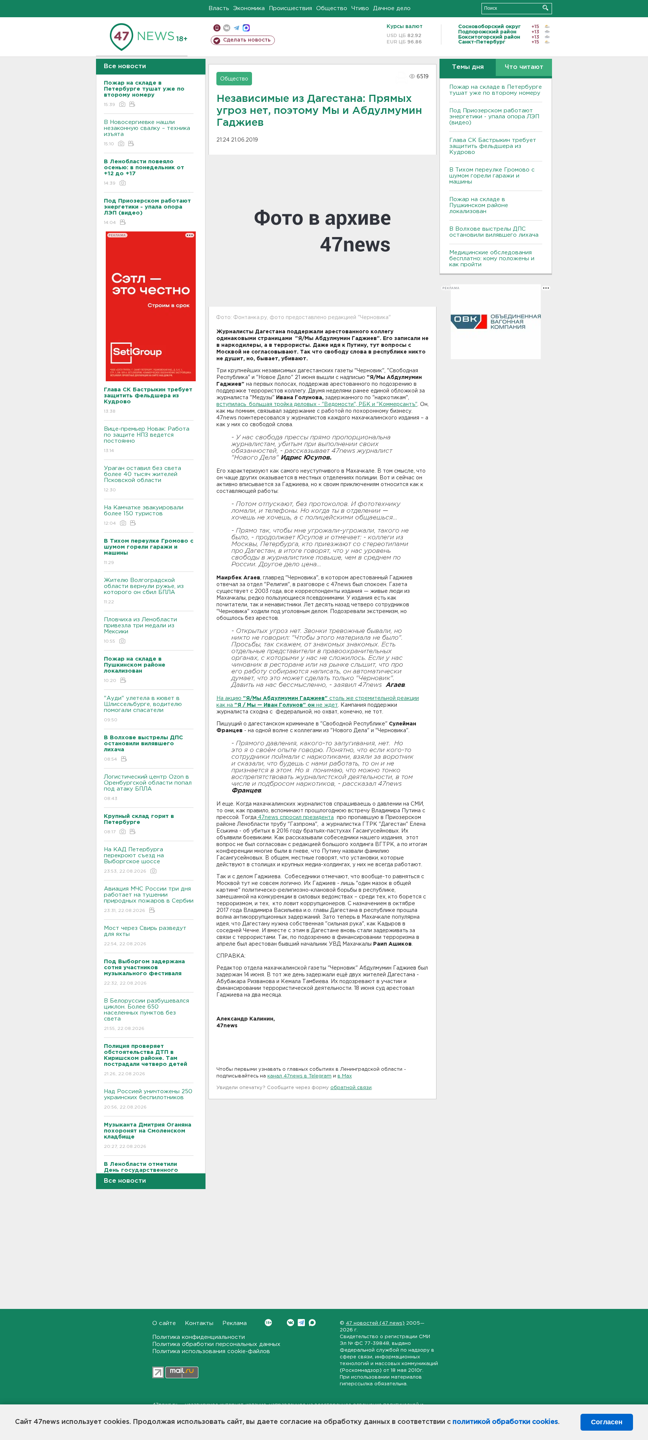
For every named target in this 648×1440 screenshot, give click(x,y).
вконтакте (226, 27)
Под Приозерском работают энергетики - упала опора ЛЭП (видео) (494, 116)
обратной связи (351, 1088)
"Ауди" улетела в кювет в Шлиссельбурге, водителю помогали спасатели (143, 709)
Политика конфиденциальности (198, 1337)
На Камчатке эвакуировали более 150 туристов (143, 515)
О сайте (164, 1323)
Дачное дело (392, 8)
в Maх (345, 1076)
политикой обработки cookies (505, 1422)
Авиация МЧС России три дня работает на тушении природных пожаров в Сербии (149, 899)
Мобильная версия (216, 27)
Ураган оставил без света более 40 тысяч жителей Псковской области (142, 479)
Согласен (606, 1422)
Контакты (199, 1323)
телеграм (236, 27)
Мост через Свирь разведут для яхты (145, 936)
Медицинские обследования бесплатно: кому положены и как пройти (491, 258)
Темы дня (468, 67)
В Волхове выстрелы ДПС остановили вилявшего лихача (493, 232)
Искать (545, 7)
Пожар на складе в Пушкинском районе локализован (478, 205)
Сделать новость (247, 40)
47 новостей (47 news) (375, 1323)
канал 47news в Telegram (299, 1076)
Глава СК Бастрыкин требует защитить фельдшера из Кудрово (492, 146)
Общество (331, 8)
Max (312, 1322)
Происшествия (290, 8)
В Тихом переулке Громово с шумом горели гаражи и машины (492, 175)
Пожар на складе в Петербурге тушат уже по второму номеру (495, 90)
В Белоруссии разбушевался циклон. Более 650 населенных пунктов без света (146, 1014)
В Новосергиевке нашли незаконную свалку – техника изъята (147, 133)
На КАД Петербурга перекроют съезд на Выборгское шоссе (134, 860)
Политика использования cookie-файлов (211, 1351)
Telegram (301, 1322)
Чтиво (360, 8)
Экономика (249, 8)
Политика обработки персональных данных (216, 1344)
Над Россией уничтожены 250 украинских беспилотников (148, 1099)
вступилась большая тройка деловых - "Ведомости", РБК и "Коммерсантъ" (316, 404)
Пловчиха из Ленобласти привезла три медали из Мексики (140, 630)
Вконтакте (290, 1322)
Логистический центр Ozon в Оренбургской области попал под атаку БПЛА (148, 787)
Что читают (524, 67)
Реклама (234, 1323)
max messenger (246, 27)
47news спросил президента (295, 817)
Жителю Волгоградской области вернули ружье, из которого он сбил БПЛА (144, 591)
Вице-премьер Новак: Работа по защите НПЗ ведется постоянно (146, 440)
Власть (218, 8)
